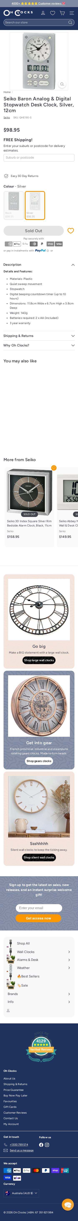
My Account (11, 1124)
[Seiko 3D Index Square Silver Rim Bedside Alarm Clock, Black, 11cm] (29, 505)
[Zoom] (62, 84)
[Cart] (62, 13)
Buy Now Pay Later (15, 1095)
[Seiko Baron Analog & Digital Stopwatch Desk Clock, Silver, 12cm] (29, 408)
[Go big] (39, 609)
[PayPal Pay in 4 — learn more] (42, 250)
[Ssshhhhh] (39, 807)
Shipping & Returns (15, 1084)
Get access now (38, 918)
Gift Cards (10, 1106)
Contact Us (11, 1118)
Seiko (30, 459)
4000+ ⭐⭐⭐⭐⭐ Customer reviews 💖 (38, 3)
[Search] (70, 22)
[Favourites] (52, 13)
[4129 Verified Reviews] (41, 1063)
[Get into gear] (39, 706)
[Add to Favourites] (70, 231)
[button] (68, 1205)
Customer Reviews (15, 1112)
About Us (9, 1078)
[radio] (14, 205)
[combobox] (39, 22)
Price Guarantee (14, 1089)
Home (7, 92)
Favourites (10, 1101)
